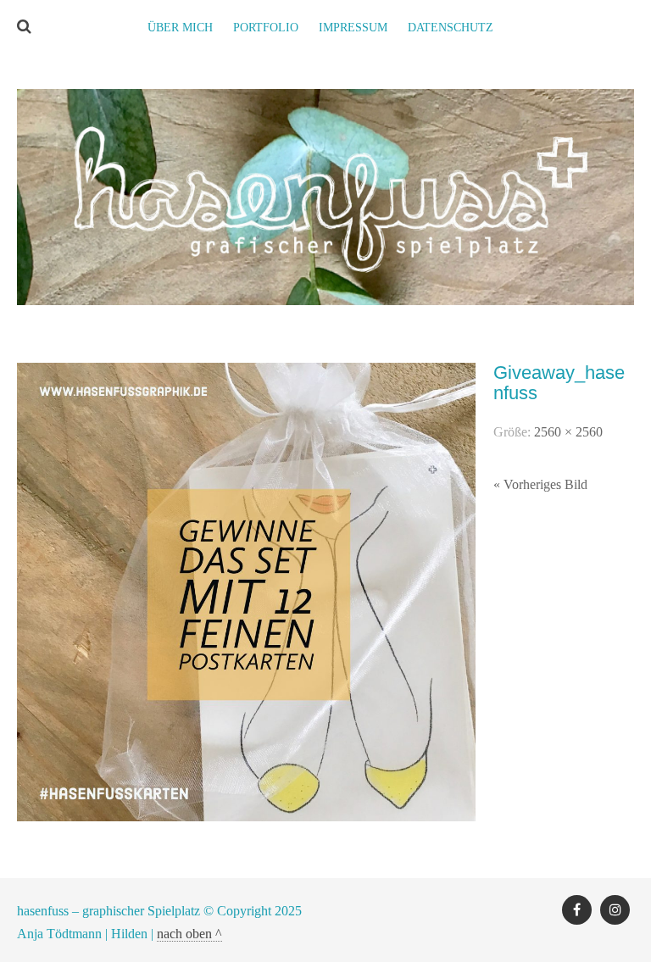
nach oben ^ (189, 933)
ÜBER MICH (180, 27)
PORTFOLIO (265, 27)
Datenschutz (450, 27)
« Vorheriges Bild (540, 484)
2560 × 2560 (568, 432)
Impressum (353, 27)
